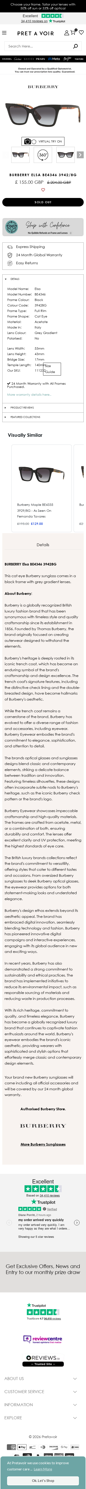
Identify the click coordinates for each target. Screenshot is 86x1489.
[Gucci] (28, 58)
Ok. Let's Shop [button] (43, 1481)
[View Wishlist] (81, 32)
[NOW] (75, 46)
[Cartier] (18, 58)
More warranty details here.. (29, 394)
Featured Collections (25, 417)
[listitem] (41, 488)
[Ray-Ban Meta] (54, 59)
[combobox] (43, 46)
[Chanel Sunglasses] (7, 59)
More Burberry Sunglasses (43, 1144)
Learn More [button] (43, 1469)
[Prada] (40, 58)
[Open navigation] (4, 33)
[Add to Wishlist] (43, 190)
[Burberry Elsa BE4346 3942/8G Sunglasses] (20, 155)
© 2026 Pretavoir (43, 1436)
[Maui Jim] (67, 59)
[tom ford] (79, 59)
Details (15, 279)
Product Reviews (22, 407)
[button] (6, 488)
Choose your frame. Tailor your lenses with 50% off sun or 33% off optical (43, 6)
